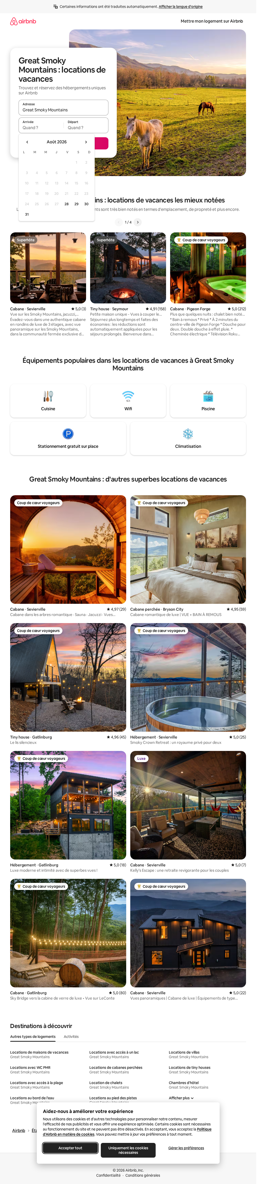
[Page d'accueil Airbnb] (23, 21)
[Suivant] (138, 222)
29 (76, 204)
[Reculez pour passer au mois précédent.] (27, 142)
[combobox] (63, 110)
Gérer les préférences (186, 1148)
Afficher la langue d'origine (181, 6)
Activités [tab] (71, 1036)
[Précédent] (119, 222)
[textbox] (41, 128)
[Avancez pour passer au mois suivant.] (85, 142)
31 (27, 214)
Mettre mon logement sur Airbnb (212, 21)
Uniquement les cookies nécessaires (128, 1150)
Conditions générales (142, 1175)
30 (86, 204)
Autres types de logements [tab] (33, 1036)
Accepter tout (70, 1148)
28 (66, 204)
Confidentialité (108, 1175)
